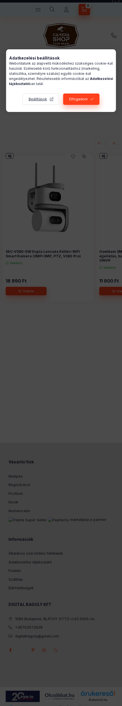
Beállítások (38, 99)
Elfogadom (78, 99)
